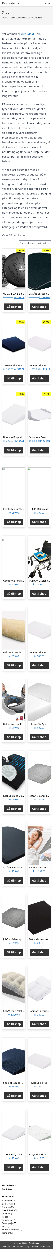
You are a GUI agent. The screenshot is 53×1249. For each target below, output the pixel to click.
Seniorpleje (7, 1223)
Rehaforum (7, 1220)
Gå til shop (14, 307)
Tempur (6, 1232)
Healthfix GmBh (9, 1210)
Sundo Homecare (10, 1229)
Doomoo (6, 1207)
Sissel (4, 1226)
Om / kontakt (17, 1246)
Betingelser (45, 1246)
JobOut (5, 1213)
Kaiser (5, 1216)
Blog (27, 1246)
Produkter (7, 1189)
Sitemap (34, 1246)
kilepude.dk (28, 34)
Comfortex (7, 1203)
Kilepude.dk (10, 3)
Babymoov (7, 1200)
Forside (6, 1246)
